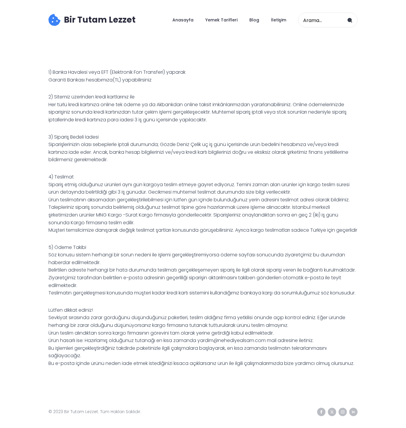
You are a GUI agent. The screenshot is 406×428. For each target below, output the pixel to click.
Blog (254, 20)
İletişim (278, 20)
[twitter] (332, 412)
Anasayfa (182, 20)
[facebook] (321, 412)
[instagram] (343, 412)
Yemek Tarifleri (221, 20)
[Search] (349, 20)
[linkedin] (353, 412)
